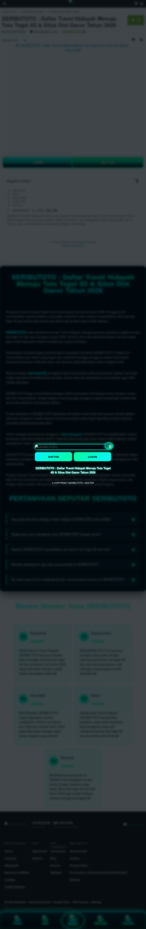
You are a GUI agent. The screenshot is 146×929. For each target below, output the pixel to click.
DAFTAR (53, 457)
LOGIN (92, 457)
